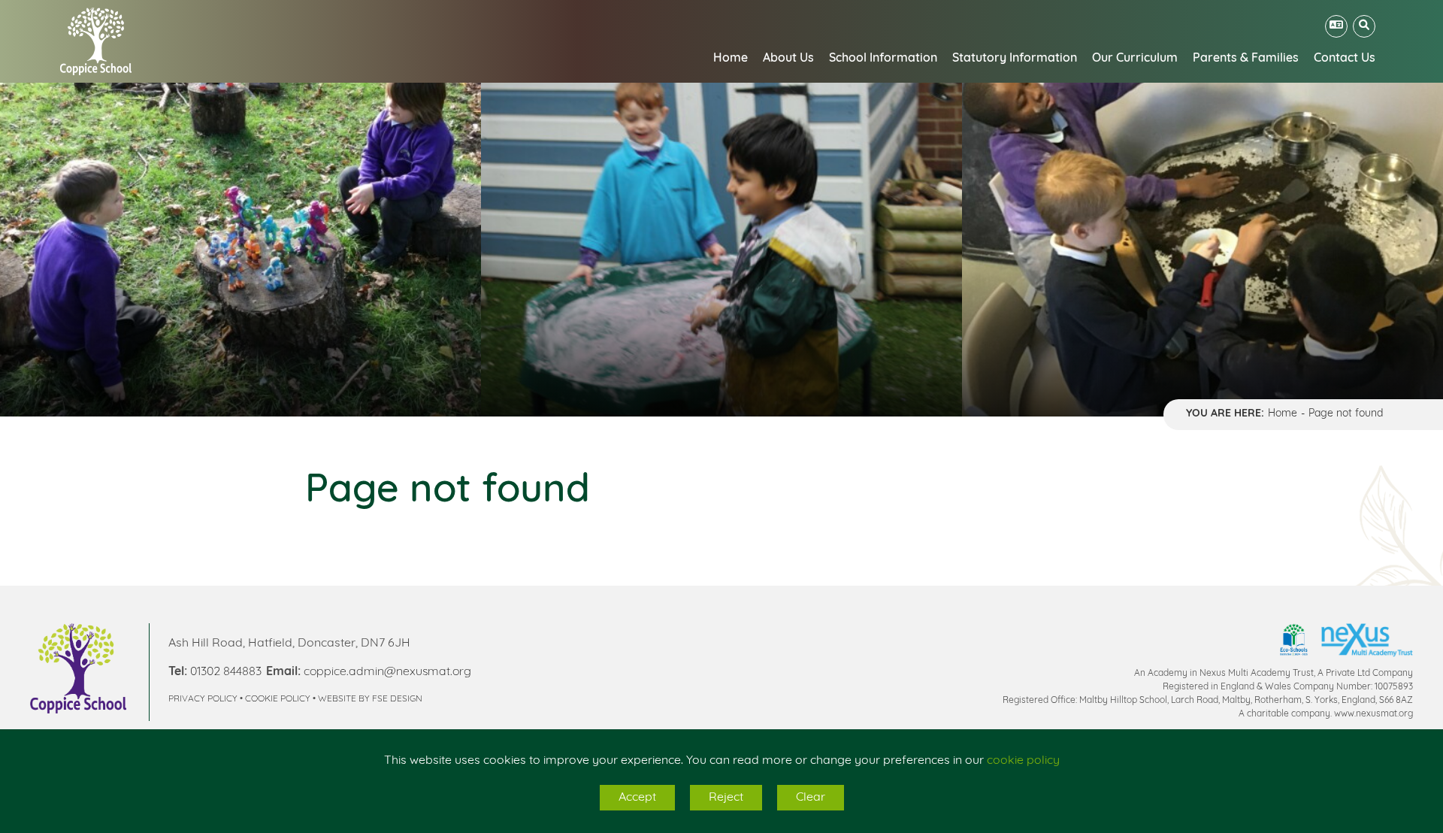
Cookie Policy (277, 699)
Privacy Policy (202, 699)
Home (1282, 414)
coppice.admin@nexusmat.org (387, 672)
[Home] (96, 41)
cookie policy (1023, 761)
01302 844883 (226, 672)
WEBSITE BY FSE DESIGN (370, 699)
